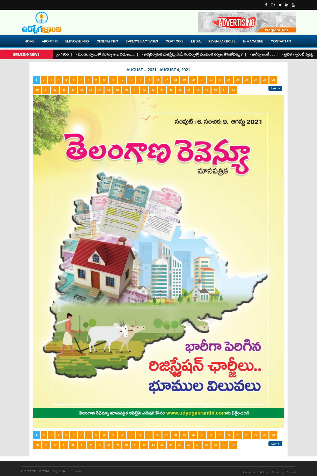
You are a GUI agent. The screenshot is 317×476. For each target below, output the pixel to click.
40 (126, 89)
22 (211, 80)
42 (144, 89)
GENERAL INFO (107, 41)
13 (130, 80)
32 (54, 89)
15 (148, 80)
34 (72, 89)
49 (206, 89)
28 (264, 80)
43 (153, 89)
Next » (275, 88)
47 (188, 89)
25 (237, 80)
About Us (50, 41)
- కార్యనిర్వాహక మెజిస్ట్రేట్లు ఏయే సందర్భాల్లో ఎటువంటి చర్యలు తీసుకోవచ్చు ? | (183, 54)
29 (273, 80)
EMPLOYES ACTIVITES (142, 41)
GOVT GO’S (175, 41)
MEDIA (196, 41)
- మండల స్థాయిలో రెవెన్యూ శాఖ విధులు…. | (96, 54)
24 (228, 80)
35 (81, 89)
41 (135, 89)
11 (112, 80)
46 (179, 89)
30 (37, 89)
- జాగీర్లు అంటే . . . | (253, 54)
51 (224, 89)
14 (139, 80)
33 (63, 89)
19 (184, 80)
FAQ (261, 472)
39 (117, 89)
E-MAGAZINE (253, 41)
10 (104, 80)
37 (99, 89)
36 (90, 89)
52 (233, 89)
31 (46, 89)
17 (166, 80)
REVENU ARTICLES (222, 41)
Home (29, 41)
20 (193, 80)
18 (175, 80)
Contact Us (281, 41)
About (275, 472)
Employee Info (77, 41)
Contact (291, 472)
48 (197, 89)
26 (246, 80)
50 (215, 89)
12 (121, 80)
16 (157, 80)
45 (170, 89)
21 (202, 80)
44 (161, 89)
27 (255, 80)
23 (219, 80)
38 (108, 89)
